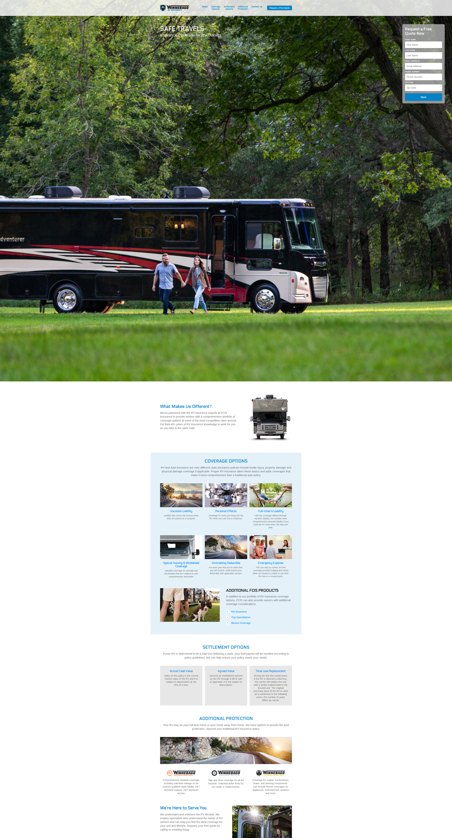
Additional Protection (243, 8)
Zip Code (409, 82)
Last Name (410, 50)
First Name (410, 40)
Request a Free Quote (279, 8)
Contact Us (256, 7)
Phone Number (412, 72)
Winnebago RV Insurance (174, 8)
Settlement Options (229, 8)
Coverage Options (215, 8)
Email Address (412, 61)
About (205, 7)
